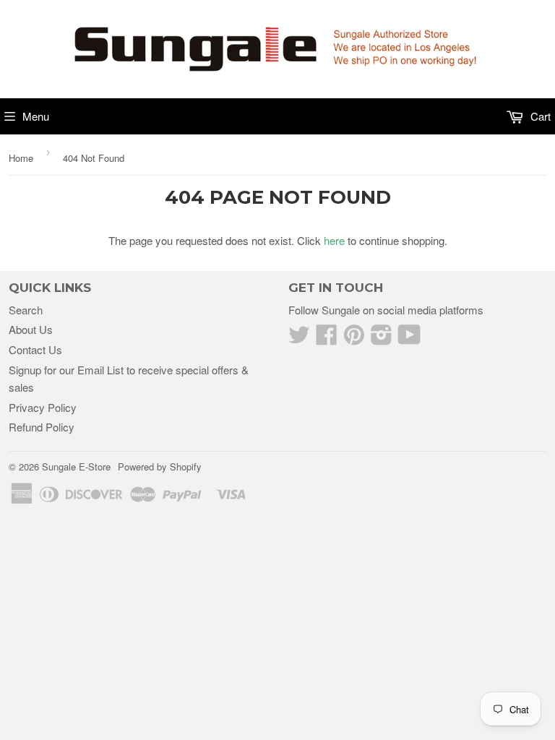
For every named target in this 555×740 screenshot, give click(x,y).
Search (26, 309)
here (334, 240)
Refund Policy (41, 426)
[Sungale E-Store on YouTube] (409, 338)
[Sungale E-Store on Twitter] (299, 338)
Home (21, 158)
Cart (539, 116)
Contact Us (35, 349)
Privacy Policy (43, 407)
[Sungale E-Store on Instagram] (381, 338)
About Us (31, 329)
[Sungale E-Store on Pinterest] (354, 338)
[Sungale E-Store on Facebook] (326, 338)
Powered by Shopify (160, 466)
